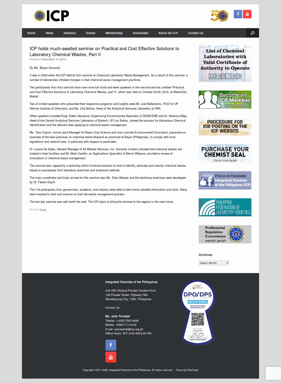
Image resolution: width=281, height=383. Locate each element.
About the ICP (168, 33)
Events (90, 33)
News (49, 33)
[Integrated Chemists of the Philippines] (52, 16)
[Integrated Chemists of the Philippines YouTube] (247, 14)
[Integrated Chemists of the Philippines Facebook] (238, 14)
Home (31, 33)
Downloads (140, 33)
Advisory (69, 33)
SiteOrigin (192, 370)
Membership (114, 33)
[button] (252, 33)
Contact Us (195, 33)
